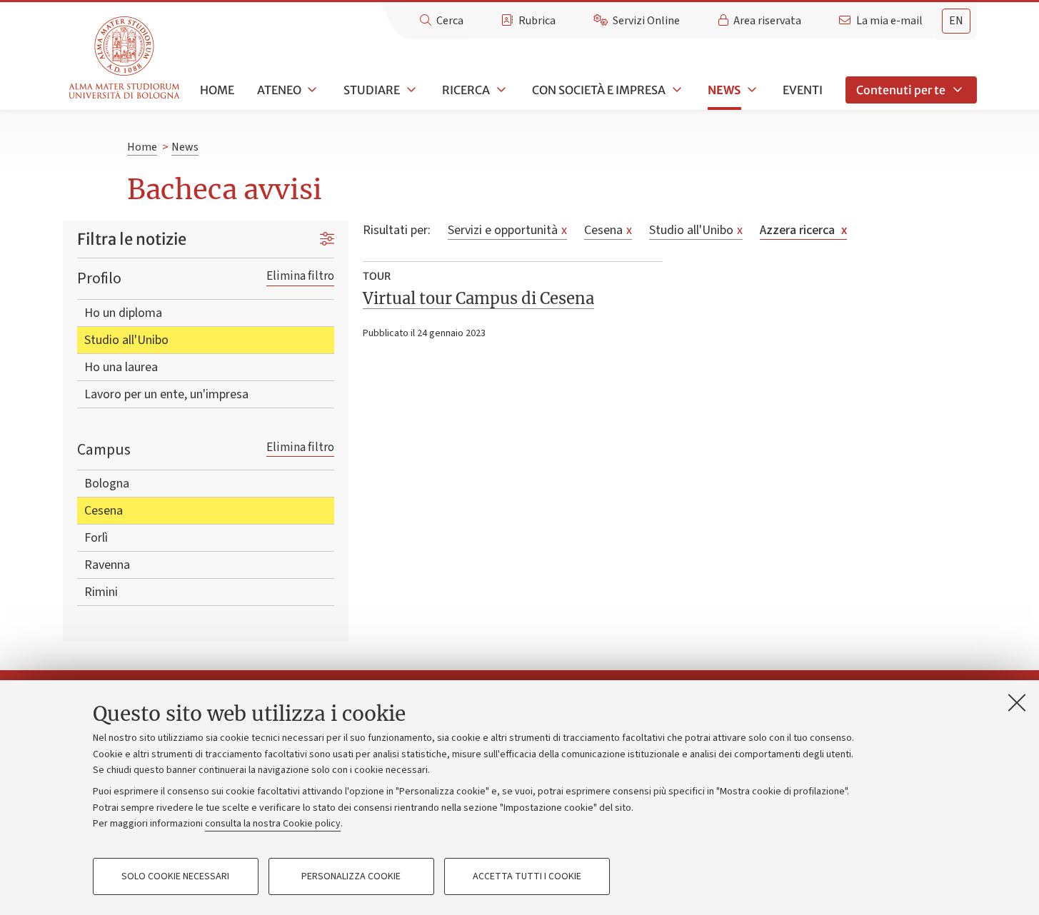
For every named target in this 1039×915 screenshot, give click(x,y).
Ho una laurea (121, 367)
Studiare (371, 90)
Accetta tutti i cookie (527, 876)
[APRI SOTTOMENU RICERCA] (500, 89)
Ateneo (279, 90)
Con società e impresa (599, 90)
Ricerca (466, 90)
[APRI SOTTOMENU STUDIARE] (410, 89)
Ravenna (107, 565)
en (956, 21)
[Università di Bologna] (125, 58)
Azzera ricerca (803, 230)
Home (217, 90)
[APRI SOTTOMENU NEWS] (751, 89)
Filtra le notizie (131, 239)
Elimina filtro (300, 276)
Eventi (803, 90)
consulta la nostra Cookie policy (273, 824)
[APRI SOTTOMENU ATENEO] (311, 89)
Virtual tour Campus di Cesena (478, 298)
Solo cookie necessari (175, 876)
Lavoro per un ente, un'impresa (166, 394)
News (724, 90)
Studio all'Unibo (126, 340)
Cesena (103, 511)
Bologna (106, 483)
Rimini (101, 592)
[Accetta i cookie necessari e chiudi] (1016, 702)
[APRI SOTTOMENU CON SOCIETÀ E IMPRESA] (676, 89)
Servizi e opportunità (507, 230)
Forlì (96, 538)
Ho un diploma (123, 313)
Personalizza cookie (351, 876)
